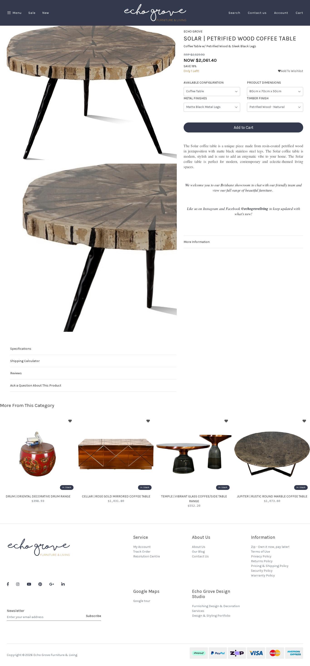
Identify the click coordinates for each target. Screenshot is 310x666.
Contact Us (200, 556)
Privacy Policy (261, 556)
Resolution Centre (146, 556)
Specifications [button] (20, 349)
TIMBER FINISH (257, 98)
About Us (198, 547)
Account (281, 13)
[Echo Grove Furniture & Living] (155, 13)
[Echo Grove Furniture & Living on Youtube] (29, 584)
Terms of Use (260, 552)
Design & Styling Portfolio (211, 616)
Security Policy (262, 571)
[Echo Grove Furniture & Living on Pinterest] (40, 584)
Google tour (141, 601)
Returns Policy (262, 561)
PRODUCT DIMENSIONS (264, 83)
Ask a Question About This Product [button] (35, 385)
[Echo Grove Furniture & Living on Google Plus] (51, 584)
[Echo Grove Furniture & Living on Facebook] (8, 584)
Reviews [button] (16, 373)
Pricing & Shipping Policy (269, 566)
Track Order (141, 552)
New (45, 13)
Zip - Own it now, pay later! (270, 547)
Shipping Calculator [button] (25, 361)
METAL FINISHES (195, 98)
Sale (31, 13)
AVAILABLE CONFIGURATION (204, 83)
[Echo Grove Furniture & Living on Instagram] (18, 584)
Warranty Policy (263, 575)
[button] (290, 71)
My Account (142, 547)
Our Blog (198, 552)
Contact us (257, 13)
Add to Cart (243, 127)
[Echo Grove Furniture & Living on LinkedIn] (63, 584)
